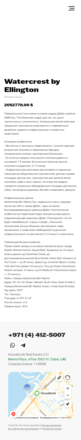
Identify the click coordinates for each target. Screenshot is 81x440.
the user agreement (51, 425)
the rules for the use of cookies (23, 429)
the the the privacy (52, 429)
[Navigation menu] (71, 8)
